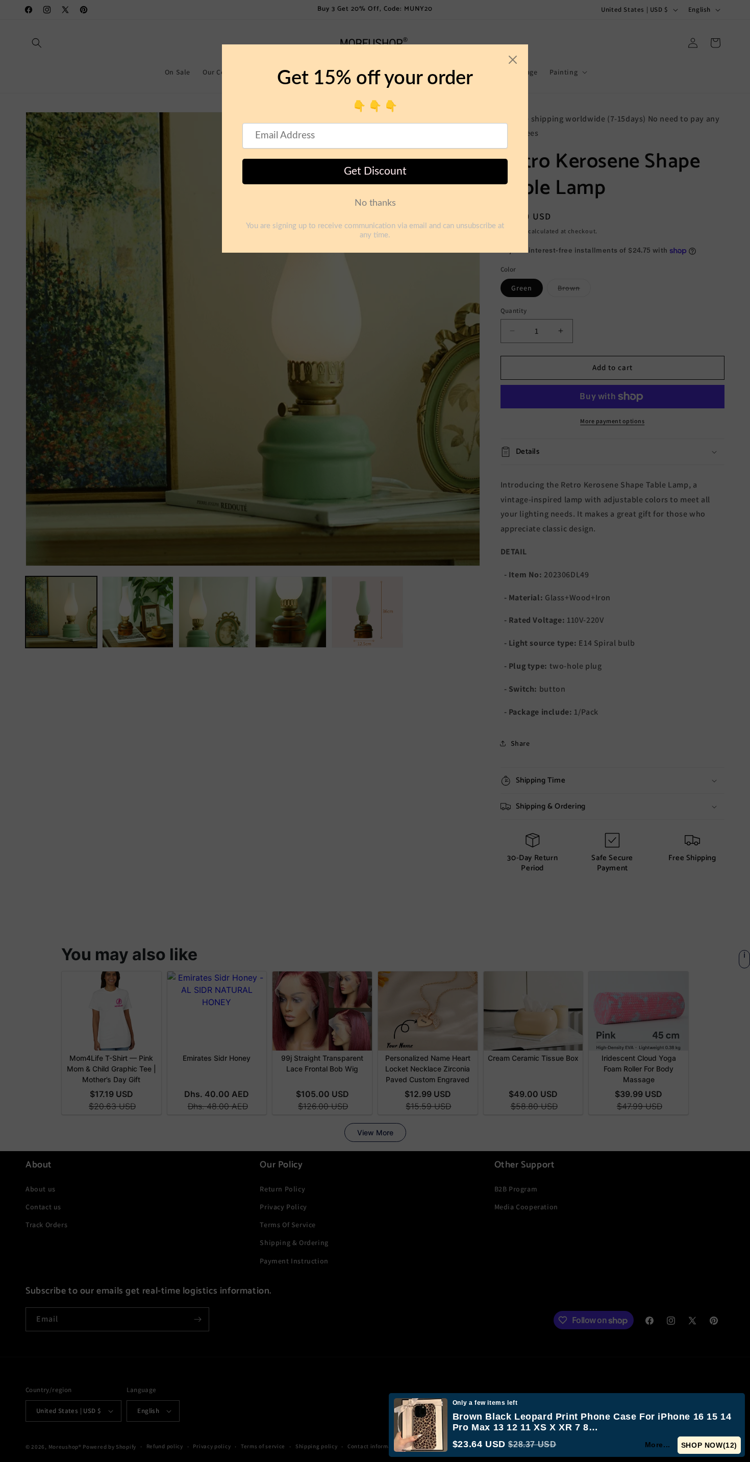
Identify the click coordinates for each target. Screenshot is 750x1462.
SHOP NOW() (709, 1445)
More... (658, 1445)
